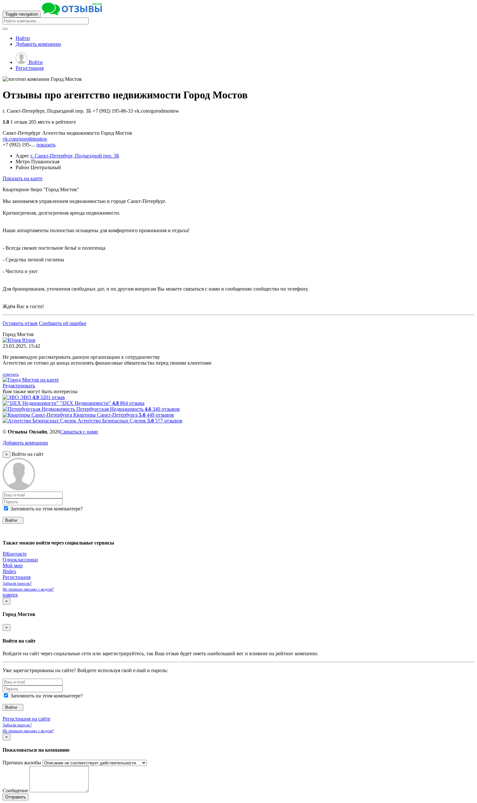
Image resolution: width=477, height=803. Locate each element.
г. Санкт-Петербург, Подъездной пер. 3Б (75, 155)
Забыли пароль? (17, 583)
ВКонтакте (15, 554)
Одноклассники (20, 559)
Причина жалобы (22, 762)
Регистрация (29, 68)
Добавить (38, 44)
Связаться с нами (79, 431)
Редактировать (19, 385)
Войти (35, 62)
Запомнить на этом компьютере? (46, 508)
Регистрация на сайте (26, 718)
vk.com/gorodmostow (25, 139)
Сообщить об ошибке (62, 323)
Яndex (9, 571)
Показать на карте (23, 178)
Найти (23, 38)
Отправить (15, 797)
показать (45, 144)
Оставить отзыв (20, 323)
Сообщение (15, 790)
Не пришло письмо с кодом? (28, 589)
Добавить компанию (25, 442)
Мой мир (13, 565)
